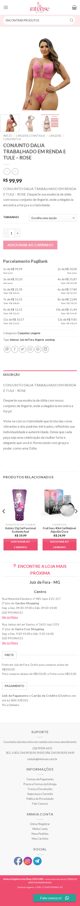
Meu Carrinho (40, 838)
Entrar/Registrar (40, 824)
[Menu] (5, 7)
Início (7, 135)
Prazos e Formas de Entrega (40, 784)
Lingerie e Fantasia (30, 135)
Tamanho (11, 217)
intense (14, 339)
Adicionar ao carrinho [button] (20, 544)
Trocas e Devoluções (40, 789)
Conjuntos (12, 139)
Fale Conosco (40, 803)
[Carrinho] (74, 7)
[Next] (71, 72)
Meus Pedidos (40, 833)
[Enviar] (72, 20)
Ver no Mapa (10, 617)
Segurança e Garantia (40, 794)
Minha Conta (40, 829)
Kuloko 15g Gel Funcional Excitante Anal (20, 529)
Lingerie (55, 135)
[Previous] (9, 72)
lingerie (39, 339)
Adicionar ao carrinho (30, 245)
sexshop (50, 339)
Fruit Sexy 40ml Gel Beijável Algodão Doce (59, 529)
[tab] (40, 374)
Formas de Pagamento (40, 779)
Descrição (11, 374)
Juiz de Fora (27, 339)
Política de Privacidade (40, 798)
